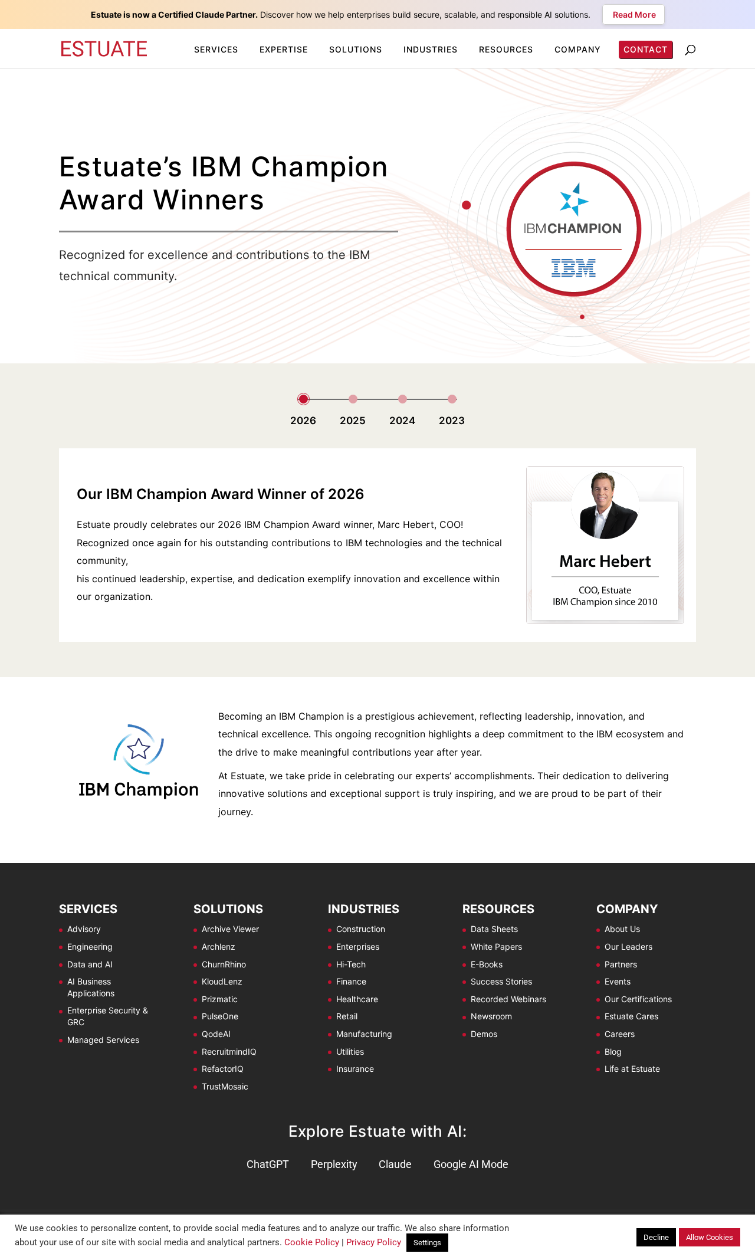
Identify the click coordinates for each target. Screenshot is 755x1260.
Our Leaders (628, 946)
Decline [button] (656, 1237)
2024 (402, 420)
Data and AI (90, 964)
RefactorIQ (223, 1069)
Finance (351, 981)
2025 (353, 420)
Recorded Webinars (508, 999)
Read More (633, 14)
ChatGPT (268, 1164)
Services (216, 49)
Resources (506, 49)
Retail (346, 1016)
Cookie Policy (311, 1242)
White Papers (496, 946)
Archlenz (218, 946)
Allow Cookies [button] (709, 1237)
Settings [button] (427, 1242)
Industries (430, 49)
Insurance (355, 1069)
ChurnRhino (224, 964)
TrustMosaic (225, 1086)
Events (618, 981)
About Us (622, 929)
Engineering (90, 946)
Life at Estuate (632, 1069)
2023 (452, 420)
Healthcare (357, 999)
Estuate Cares (631, 1016)
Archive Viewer (230, 929)
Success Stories (501, 981)
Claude (395, 1164)
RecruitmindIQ (229, 1051)
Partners (621, 964)
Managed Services (103, 1040)
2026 (303, 420)
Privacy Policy (373, 1242)
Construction (360, 929)
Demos (484, 1034)
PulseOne (220, 1016)
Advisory (84, 929)
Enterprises (357, 946)
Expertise (284, 49)
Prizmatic (220, 999)
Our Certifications (638, 999)
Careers (620, 1034)
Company (577, 49)
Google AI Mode (471, 1164)
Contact (645, 49)
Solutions (355, 49)
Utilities (350, 1051)
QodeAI (216, 1034)
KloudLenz (222, 981)
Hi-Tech (351, 964)
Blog (613, 1051)
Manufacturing (364, 1034)
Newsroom (491, 1016)
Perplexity (334, 1164)
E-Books (487, 964)
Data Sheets (494, 929)
